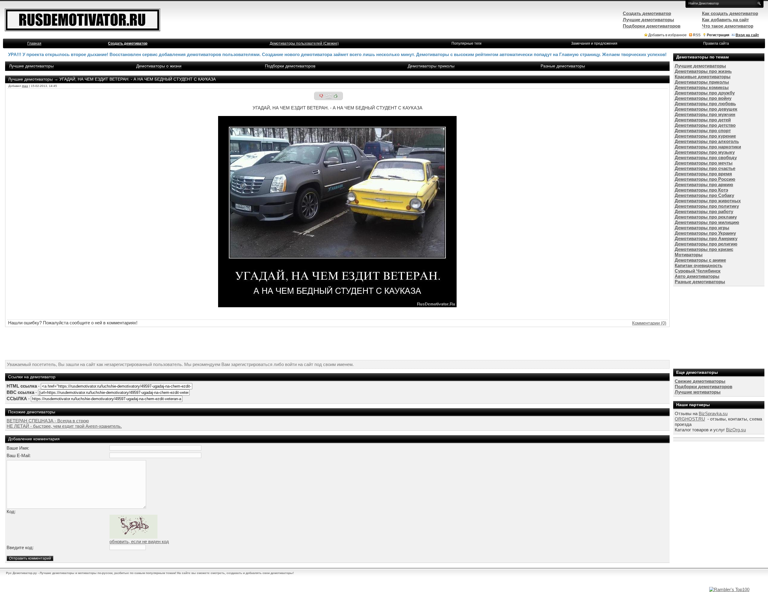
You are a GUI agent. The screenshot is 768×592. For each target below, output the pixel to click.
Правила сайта (716, 43)
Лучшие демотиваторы (31, 66)
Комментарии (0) (649, 323)
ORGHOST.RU (690, 418)
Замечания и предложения (594, 43)
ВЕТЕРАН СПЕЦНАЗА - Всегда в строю (48, 420)
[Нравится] (336, 96)
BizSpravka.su (713, 413)
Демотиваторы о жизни (159, 66)
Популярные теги (467, 43)
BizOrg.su (736, 429)
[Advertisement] (337, 343)
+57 (329, 96)
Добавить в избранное (667, 35)
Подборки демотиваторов (290, 66)
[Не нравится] (321, 96)
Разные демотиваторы (563, 66)
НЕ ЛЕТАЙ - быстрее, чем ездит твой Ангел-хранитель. (64, 426)
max (25, 86)
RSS (696, 35)
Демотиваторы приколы (431, 66)
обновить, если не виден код (139, 541)
